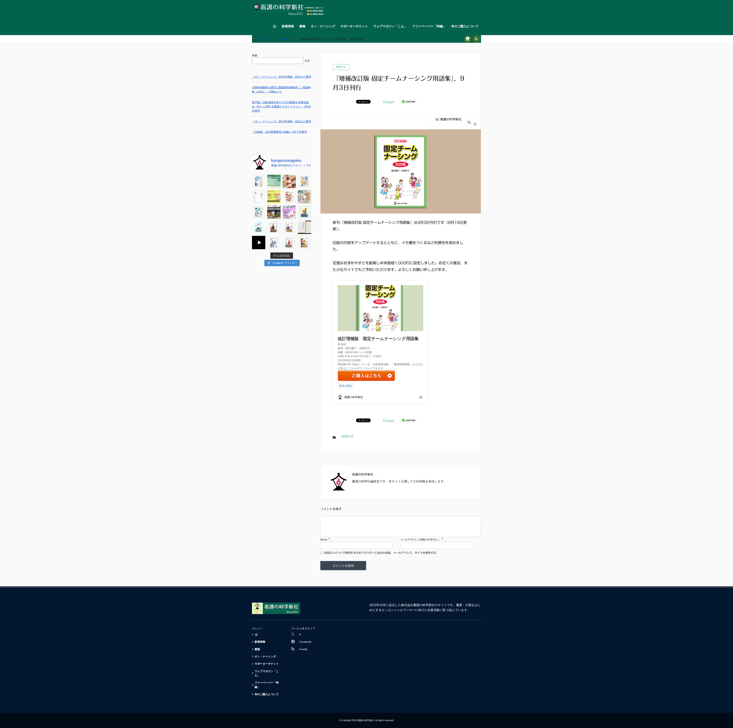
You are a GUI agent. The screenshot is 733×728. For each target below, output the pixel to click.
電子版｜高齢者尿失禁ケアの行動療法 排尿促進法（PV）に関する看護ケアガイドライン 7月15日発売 (281, 106)
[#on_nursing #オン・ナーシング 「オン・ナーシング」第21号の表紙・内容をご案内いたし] (258, 227)
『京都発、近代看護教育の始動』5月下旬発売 (279, 131)
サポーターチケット (354, 26)
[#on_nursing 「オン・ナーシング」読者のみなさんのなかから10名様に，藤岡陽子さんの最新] (274, 196)
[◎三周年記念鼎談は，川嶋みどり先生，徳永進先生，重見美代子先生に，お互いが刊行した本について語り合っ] (274, 242)
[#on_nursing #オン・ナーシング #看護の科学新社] (304, 196)
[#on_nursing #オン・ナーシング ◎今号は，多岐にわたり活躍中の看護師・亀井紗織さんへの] (289, 242)
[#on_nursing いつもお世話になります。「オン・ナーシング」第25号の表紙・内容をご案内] (258, 181)
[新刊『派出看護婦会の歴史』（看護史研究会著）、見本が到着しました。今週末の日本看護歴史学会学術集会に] (304, 227)
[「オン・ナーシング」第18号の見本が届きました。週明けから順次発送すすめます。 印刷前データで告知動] (258, 242)
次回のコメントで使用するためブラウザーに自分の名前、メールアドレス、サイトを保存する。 (381, 552)
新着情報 (288, 26)
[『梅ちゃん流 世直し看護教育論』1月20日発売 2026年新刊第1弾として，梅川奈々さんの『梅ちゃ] (304, 212)
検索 (254, 55)
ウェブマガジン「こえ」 (390, 26)
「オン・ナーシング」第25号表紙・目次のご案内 (281, 76)
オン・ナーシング (323, 26)
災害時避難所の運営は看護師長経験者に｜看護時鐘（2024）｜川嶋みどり (281, 89)
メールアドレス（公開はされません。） (421, 539)
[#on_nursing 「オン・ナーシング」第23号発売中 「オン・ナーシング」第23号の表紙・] (289, 196)
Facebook (305, 641)
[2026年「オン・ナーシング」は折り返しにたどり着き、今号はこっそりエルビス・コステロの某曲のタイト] (289, 181)
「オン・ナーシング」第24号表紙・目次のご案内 (281, 121)
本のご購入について (465, 26)
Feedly (303, 649)
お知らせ (347, 436)
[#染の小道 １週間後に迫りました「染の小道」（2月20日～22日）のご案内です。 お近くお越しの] (289, 212)
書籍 (302, 26)
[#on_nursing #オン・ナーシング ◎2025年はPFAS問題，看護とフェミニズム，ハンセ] (304, 242)
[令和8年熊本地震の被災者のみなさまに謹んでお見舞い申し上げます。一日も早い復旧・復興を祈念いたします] (274, 181)
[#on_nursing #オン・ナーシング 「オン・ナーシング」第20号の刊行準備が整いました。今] (274, 227)
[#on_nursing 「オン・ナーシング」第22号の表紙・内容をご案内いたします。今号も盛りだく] (258, 212)
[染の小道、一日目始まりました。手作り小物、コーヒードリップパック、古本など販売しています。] (274, 212)
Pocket (388, 102)
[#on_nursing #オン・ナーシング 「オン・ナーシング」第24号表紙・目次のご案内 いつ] (304, 181)
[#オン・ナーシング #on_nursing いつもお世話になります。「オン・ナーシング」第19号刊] (289, 227)
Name (323, 539)
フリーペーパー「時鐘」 (429, 26)
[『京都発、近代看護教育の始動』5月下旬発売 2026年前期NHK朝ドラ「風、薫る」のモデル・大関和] (258, 196)
